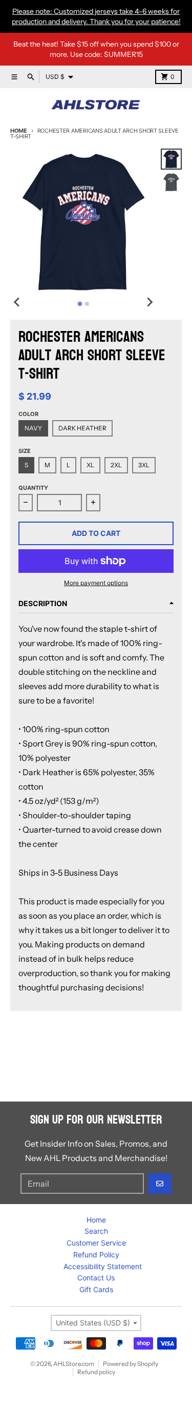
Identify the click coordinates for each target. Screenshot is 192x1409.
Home (18, 130)
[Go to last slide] (17, 302)
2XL (116, 465)
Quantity (33, 487)
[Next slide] (149, 302)
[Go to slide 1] (80, 303)
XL (90, 465)
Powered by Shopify (130, 1363)
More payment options (96, 583)
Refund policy (96, 1372)
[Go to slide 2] (87, 304)
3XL (144, 465)
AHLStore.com (73, 1363)
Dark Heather (82, 428)
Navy (33, 428)
